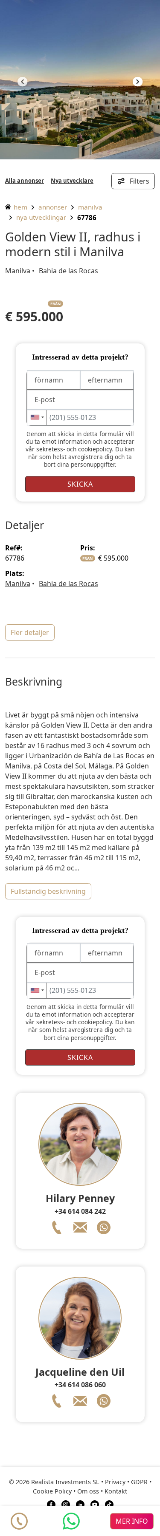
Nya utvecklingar (41, 217)
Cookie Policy (52, 1491)
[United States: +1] (37, 417)
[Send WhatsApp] (71, 1521)
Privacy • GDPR (126, 1482)
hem (19, 207)
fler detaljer (30, 632)
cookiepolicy (95, 449)
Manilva (90, 207)
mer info (132, 1521)
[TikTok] (109, 1504)
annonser (52, 207)
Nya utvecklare (72, 180)
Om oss (88, 1491)
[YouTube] (94, 1504)
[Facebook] (51, 1504)
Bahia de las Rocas (68, 270)
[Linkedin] (80, 1504)
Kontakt (116, 1491)
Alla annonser (24, 180)
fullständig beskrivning (48, 891)
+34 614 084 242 (80, 1211)
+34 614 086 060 (80, 1384)
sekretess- (50, 449)
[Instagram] (65, 1504)
